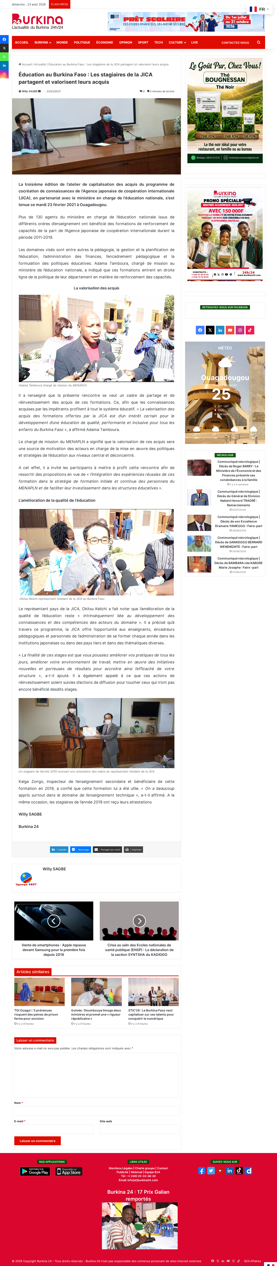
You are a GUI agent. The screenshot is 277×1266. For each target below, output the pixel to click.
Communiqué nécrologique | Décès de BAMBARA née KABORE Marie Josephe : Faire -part (238, 562)
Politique (82, 42)
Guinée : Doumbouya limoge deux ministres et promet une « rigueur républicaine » (96, 1014)
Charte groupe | (146, 1168)
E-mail (20, 1121)
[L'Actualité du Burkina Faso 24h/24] (37, 21)
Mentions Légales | (122, 1168)
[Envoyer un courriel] (39, 91)
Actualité (40, 64)
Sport (143, 42)
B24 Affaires (252, 1261)
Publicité (122, 1172)
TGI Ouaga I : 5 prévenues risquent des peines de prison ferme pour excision (36, 1014)
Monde (62, 42)
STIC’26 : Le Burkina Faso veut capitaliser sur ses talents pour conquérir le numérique (151, 1014)
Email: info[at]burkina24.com (138, 1180)
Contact (162, 1168)
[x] (211, 1173)
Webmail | (137, 1172)
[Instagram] (4, 74)
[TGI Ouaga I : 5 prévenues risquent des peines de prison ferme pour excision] (39, 992)
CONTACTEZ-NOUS (235, 42)
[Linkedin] (4, 65)
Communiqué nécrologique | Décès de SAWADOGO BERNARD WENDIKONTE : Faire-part (238, 542)
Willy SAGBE (29, 91)
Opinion (125, 42)
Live (194, 42)
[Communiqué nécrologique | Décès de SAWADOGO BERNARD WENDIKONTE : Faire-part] (199, 543)
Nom (18, 1103)
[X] (4, 48)
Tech (158, 42)
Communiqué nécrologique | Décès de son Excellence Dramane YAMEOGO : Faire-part (238, 521)
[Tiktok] (239, 1173)
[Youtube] (220, 1173)
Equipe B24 (152, 1172)
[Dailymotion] (248, 1173)
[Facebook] (4, 39)
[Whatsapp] (4, 56)
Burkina (41, 42)
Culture (176, 42)
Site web (106, 1121)
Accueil (22, 42)
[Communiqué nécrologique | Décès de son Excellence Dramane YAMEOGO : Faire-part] (199, 523)
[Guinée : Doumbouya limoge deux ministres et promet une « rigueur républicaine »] (96, 992)
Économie (104, 42)
